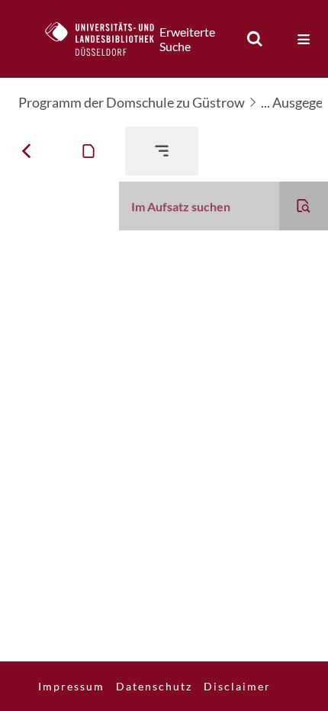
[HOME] (108, 38)
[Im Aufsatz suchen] (303, 206)
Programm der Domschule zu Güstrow (131, 102)
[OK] (254, 39)
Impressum (71, 686)
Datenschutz (154, 686)
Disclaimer (237, 686)
